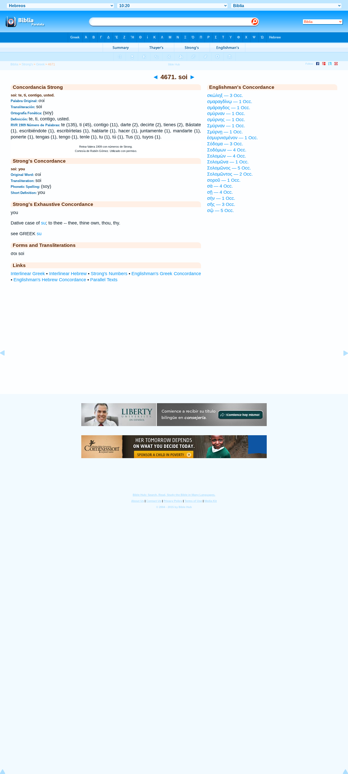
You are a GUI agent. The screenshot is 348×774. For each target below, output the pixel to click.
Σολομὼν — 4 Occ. (226, 156)
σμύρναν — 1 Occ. (226, 113)
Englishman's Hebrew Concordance (50, 279)
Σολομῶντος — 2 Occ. (230, 174)
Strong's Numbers (109, 273)
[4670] (6, 364)
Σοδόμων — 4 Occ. (226, 149)
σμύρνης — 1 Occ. (226, 119)
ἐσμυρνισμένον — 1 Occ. (232, 137)
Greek (40, 64)
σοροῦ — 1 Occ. (223, 180)
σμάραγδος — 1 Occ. (228, 107)
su (43, 223)
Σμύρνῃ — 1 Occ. (225, 131)
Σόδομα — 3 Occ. (225, 143)
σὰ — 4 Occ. (220, 186)
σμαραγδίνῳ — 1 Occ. (229, 101)
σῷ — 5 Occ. (220, 210)
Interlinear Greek (28, 273)
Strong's (27, 64)
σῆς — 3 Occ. (221, 204)
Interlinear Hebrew (68, 273)
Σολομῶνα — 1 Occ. (228, 161)
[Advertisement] (174, 362)
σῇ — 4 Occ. (220, 192)
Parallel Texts (103, 279)
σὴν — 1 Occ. (221, 198)
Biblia (14, 64)
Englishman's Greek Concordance (166, 273)
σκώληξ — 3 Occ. (225, 95)
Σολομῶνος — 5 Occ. (229, 168)
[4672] (341, 364)
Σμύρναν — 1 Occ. (226, 125)
